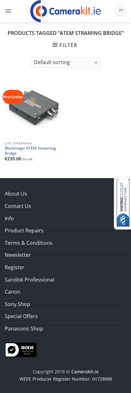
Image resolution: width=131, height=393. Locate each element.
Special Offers (21, 316)
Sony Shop (17, 304)
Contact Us (18, 206)
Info (9, 218)
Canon (12, 291)
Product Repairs (24, 230)
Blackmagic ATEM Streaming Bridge (30, 150)
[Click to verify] (21, 349)
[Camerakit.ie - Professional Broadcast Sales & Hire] (65, 11)
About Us (16, 193)
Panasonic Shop (24, 328)
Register (14, 267)
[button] (8, 11)
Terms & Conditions (28, 242)
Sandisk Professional (29, 279)
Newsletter (18, 254)
